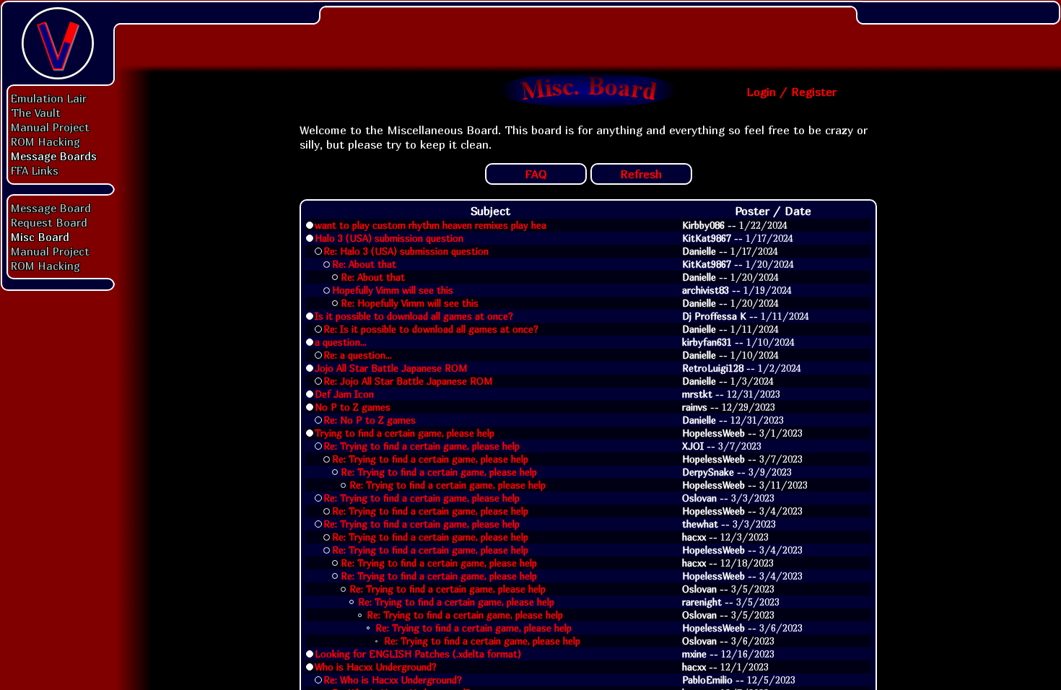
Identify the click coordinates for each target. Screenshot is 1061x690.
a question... (341, 342)
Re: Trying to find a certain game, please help (421, 446)
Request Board (49, 222)
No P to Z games (352, 407)
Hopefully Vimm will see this (392, 290)
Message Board (51, 207)
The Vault (36, 112)
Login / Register (791, 91)
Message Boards (54, 155)
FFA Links (34, 170)
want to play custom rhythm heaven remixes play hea (430, 225)
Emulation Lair (49, 98)
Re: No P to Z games (369, 420)
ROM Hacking (45, 141)
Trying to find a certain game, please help (404, 433)
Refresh (641, 174)
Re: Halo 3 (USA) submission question (406, 251)
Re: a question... (357, 355)
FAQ (536, 174)
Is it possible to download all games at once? (414, 316)
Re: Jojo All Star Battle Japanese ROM (407, 381)
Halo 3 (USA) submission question (389, 238)
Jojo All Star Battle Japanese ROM (391, 368)
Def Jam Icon (344, 394)
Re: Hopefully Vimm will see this (410, 303)
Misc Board (40, 236)
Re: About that (364, 264)
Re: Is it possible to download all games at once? (430, 329)
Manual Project (50, 127)
